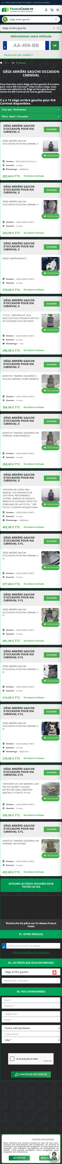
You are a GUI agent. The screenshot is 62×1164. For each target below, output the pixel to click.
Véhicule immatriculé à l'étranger (31, 952)
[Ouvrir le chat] (54, 1157)
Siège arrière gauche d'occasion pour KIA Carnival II (19, 128)
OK (55, 45)
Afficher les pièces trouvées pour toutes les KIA (31, 885)
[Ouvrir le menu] (57, 9)
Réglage (46, 1158)
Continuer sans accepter (43, 1139)
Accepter (19, 1157)
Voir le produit (53, 155)
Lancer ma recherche (32, 1074)
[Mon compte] (46, 9)
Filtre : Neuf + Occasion (31, 117)
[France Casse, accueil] (17, 9)
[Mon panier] (51, 9)
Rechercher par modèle (17, 55)
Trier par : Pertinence (31, 110)
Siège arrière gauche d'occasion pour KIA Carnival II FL (19, 540)
